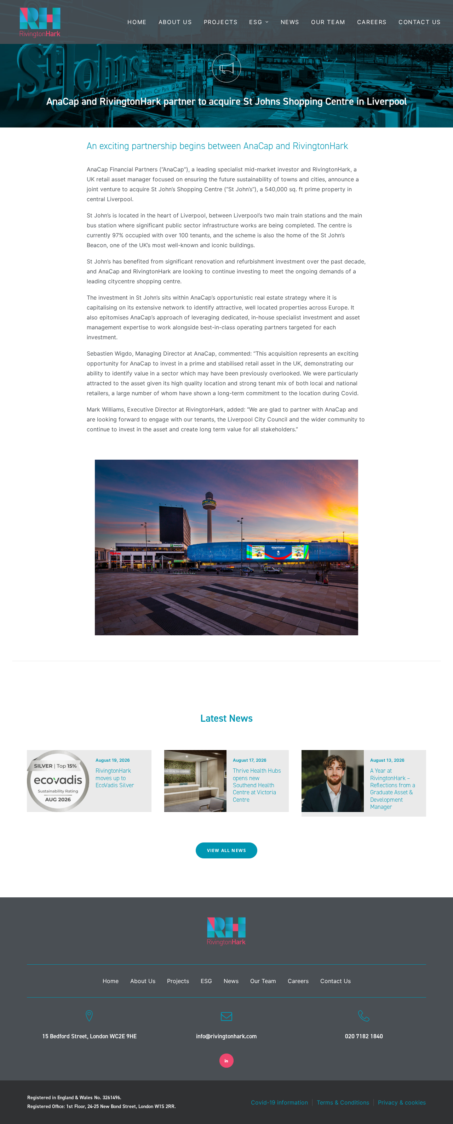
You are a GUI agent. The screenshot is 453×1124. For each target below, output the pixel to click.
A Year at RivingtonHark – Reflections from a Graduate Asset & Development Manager (392, 789)
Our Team (328, 21)
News (290, 21)
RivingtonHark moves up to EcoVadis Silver (115, 778)
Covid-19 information (279, 1102)
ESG (255, 21)
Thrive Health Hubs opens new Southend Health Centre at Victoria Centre (257, 785)
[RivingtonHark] (40, 22)
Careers (372, 21)
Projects (221, 21)
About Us (175, 21)
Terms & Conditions (343, 1102)
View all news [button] (226, 850)
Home (137, 21)
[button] (58, 781)
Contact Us (419, 21)
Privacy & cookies (402, 1102)
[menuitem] (139, 22)
